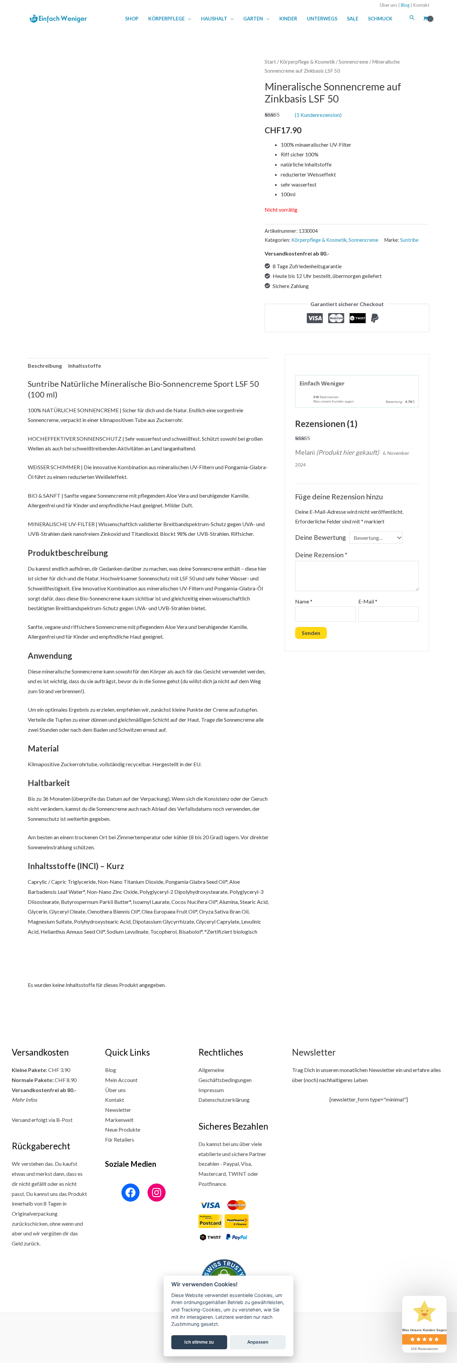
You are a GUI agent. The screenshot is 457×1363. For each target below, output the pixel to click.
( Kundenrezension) (318, 115)
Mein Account (121, 1080)
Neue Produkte (122, 1129)
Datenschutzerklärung (224, 1099)
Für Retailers (119, 1139)
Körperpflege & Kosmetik (307, 62)
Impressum (211, 1090)
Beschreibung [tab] (45, 365)
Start (270, 62)
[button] (188, 18)
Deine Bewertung (320, 537)
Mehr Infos (24, 1099)
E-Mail (367, 601)
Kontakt (421, 5)
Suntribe (409, 240)
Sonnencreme (353, 62)
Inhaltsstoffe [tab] (84, 365)
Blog (405, 5)
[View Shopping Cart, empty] (425, 18)
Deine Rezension (321, 555)
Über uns (388, 5)
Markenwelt (119, 1120)
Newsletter (118, 1109)
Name (303, 601)
